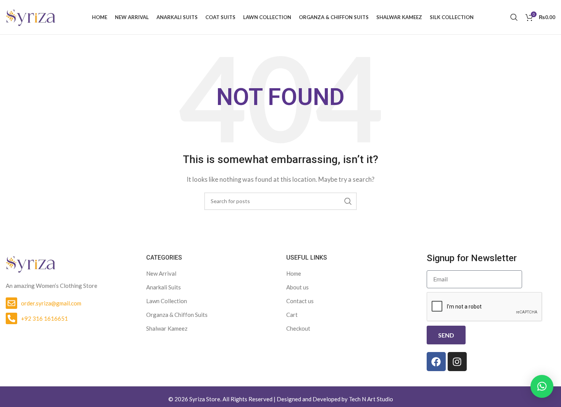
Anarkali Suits (163, 287)
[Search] (514, 17)
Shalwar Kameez (166, 328)
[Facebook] (436, 361)
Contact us (300, 300)
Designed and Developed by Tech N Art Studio (335, 399)
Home (293, 273)
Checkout (298, 328)
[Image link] (30, 263)
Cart (292, 314)
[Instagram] (457, 361)
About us (297, 287)
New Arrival (161, 273)
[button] (541, 386)
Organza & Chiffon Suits (177, 314)
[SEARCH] (348, 201)
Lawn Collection (166, 300)
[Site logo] (30, 16)
